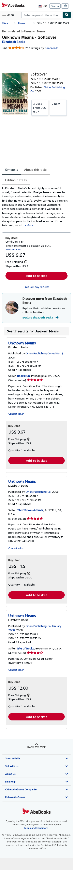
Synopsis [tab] (11, 170)
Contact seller (16, 413)
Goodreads (51, 48)
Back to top (36, 747)
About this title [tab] (35, 170)
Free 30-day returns (36, 287)
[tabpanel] (35, 206)
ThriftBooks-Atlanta (30, 510)
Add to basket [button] (36, 276)
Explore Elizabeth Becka (38, 317)
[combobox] (41, 15)
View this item (13, 249)
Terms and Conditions (36, 827)
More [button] (30, 225)
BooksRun (23, 375)
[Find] (67, 15)
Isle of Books (25, 648)
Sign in (55, 6)
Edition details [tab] (16, 180)
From (39, 107)
